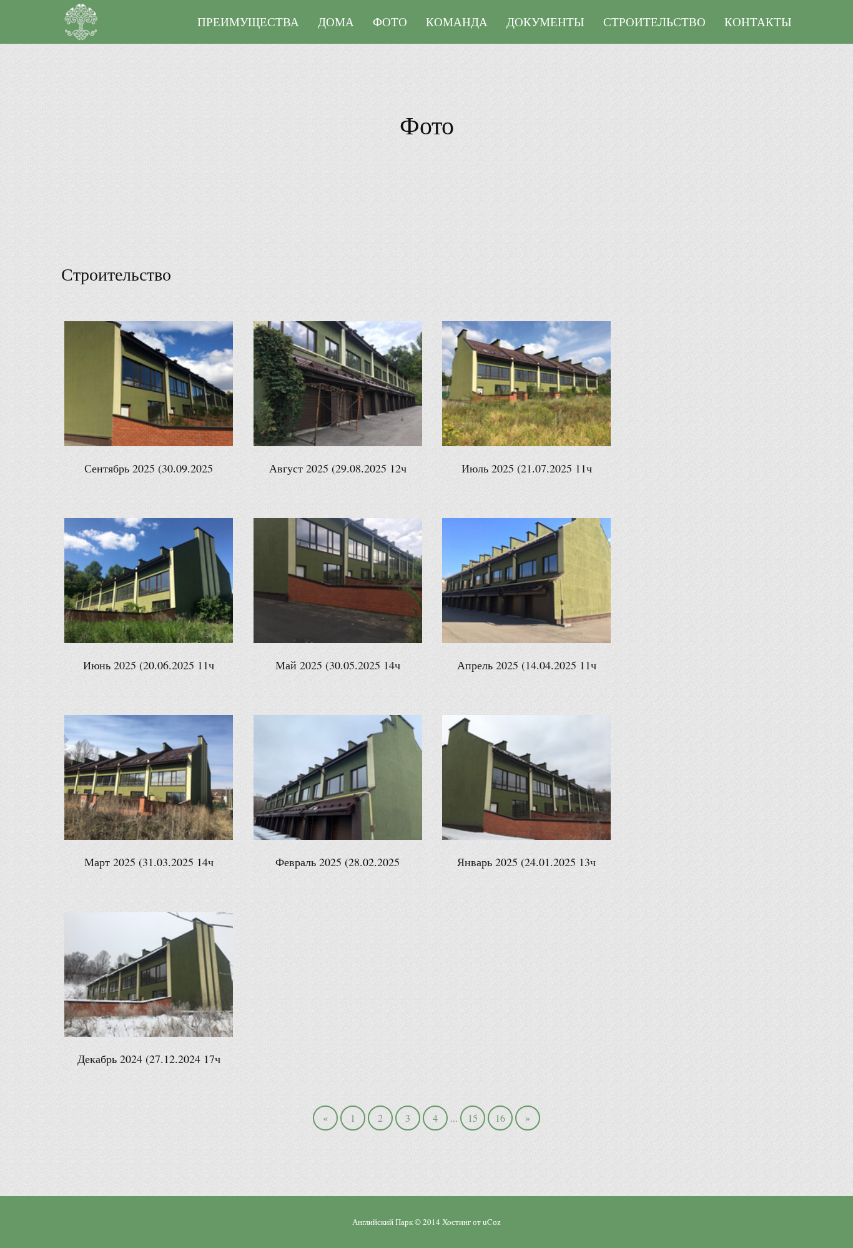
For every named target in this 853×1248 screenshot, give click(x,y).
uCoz (492, 1221)
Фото (390, 21)
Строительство (654, 21)
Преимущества (248, 21)
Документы (545, 21)
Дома (336, 21)
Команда (457, 21)
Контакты (758, 21)
